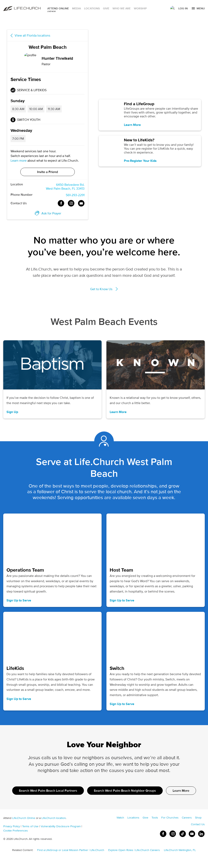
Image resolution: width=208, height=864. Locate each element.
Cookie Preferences (15, 830)
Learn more (19, 160)
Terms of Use (30, 826)
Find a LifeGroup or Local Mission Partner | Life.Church (70, 850)
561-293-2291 (75, 195)
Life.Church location (53, 818)
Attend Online (58, 8)
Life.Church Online (23, 818)
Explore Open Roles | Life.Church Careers (134, 850)
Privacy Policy (11, 826)
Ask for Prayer (51, 213)
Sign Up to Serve (18, 600)
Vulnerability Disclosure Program (61, 826)
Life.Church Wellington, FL (180, 850)
